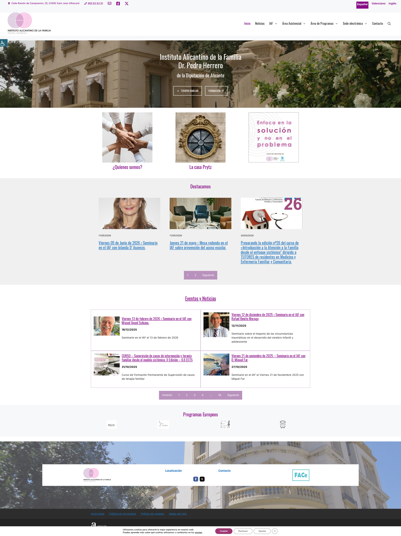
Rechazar (243, 531)
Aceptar (224, 531)
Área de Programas (322, 23)
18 (219, 395)
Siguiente (208, 275)
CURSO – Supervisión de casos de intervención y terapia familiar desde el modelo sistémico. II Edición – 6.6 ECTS (157, 357)
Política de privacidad (122, 513)
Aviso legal (97, 513)
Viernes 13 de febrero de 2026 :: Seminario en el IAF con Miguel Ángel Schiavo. (156, 320)
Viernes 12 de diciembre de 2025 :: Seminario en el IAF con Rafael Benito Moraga (268, 316)
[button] (389, 23)
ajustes (198, 532)
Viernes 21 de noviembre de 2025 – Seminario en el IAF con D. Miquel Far (268, 357)
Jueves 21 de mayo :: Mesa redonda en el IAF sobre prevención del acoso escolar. (199, 245)
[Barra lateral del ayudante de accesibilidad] (4, 43)
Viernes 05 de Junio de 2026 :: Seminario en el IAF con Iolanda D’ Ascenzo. (128, 245)
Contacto (377, 23)
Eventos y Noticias (200, 298)
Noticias (260, 23)
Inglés (392, 3)
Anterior (167, 395)
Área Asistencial (291, 23)
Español (362, 4)
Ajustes (262, 531)
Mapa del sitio (178, 513)
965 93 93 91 (95, 3)
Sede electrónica (353, 23)
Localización (173, 470)
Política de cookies (152, 513)
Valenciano (378, 3)
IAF (271, 23)
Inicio (247, 23)
